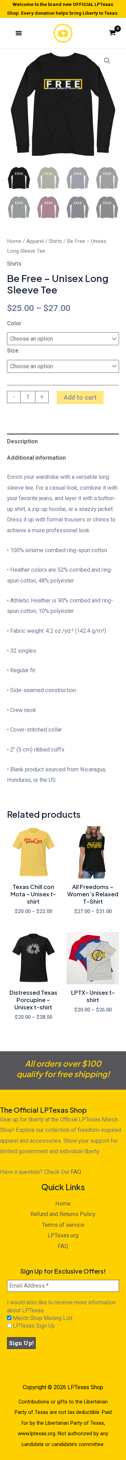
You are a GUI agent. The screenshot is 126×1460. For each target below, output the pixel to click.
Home (14, 241)
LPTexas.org (63, 1235)
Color (14, 323)
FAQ (76, 1172)
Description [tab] (22, 441)
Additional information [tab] (36, 457)
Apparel (35, 241)
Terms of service (63, 1225)
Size (13, 350)
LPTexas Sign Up (33, 1325)
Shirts (55, 241)
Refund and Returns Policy (63, 1214)
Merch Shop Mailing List (42, 1318)
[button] (107, 60)
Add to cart (80, 397)
